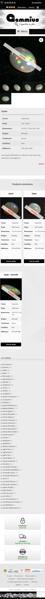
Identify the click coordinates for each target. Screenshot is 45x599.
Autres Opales (7, 411)
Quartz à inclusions (9, 396)
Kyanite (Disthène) (8, 405)
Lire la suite (11, 261)
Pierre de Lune (7, 493)
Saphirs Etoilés (7, 487)
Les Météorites (7, 505)
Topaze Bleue (7, 458)
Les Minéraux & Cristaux (11, 502)
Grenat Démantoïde (9, 432)
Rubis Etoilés (6, 490)
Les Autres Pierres (8, 481)
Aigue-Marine (7, 379)
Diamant (5, 367)
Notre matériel (30, 576)
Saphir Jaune (6, 452)
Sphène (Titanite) (8, 446)
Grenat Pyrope (7, 435)
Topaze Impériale (8, 461)
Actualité (12, 579)
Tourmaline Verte (8, 473)
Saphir (4, 370)
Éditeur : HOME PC (30, 590)
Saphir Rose (6, 449)
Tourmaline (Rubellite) (10, 470)
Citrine (4, 388)
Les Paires (5, 496)
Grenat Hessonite (8, 420)
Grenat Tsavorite (8, 423)
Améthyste (6, 385)
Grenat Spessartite (9, 429)
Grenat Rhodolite (8, 414)
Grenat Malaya (7, 417)
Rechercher (22, 7)
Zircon (4, 478)
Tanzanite (5, 464)
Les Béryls (5, 394)
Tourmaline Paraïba (9, 467)
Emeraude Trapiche (9, 484)
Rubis (4, 373)
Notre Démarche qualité (26, 579)
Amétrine (5, 402)
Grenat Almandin (8, 426)
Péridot (5, 391)
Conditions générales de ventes (17, 582)
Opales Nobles (7, 408)
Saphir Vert (6, 455)
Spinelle (5, 382)
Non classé (6, 364)
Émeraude (6, 376)
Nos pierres (19, 576)
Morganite (6, 440)
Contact (31, 7)
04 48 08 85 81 (10, 2)
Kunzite (5, 437)
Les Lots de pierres (9, 499)
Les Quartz (6, 399)
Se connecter (36, 2)
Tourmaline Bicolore (9, 475)
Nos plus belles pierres (10, 508)
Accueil (9, 576)
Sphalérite (6, 443)
